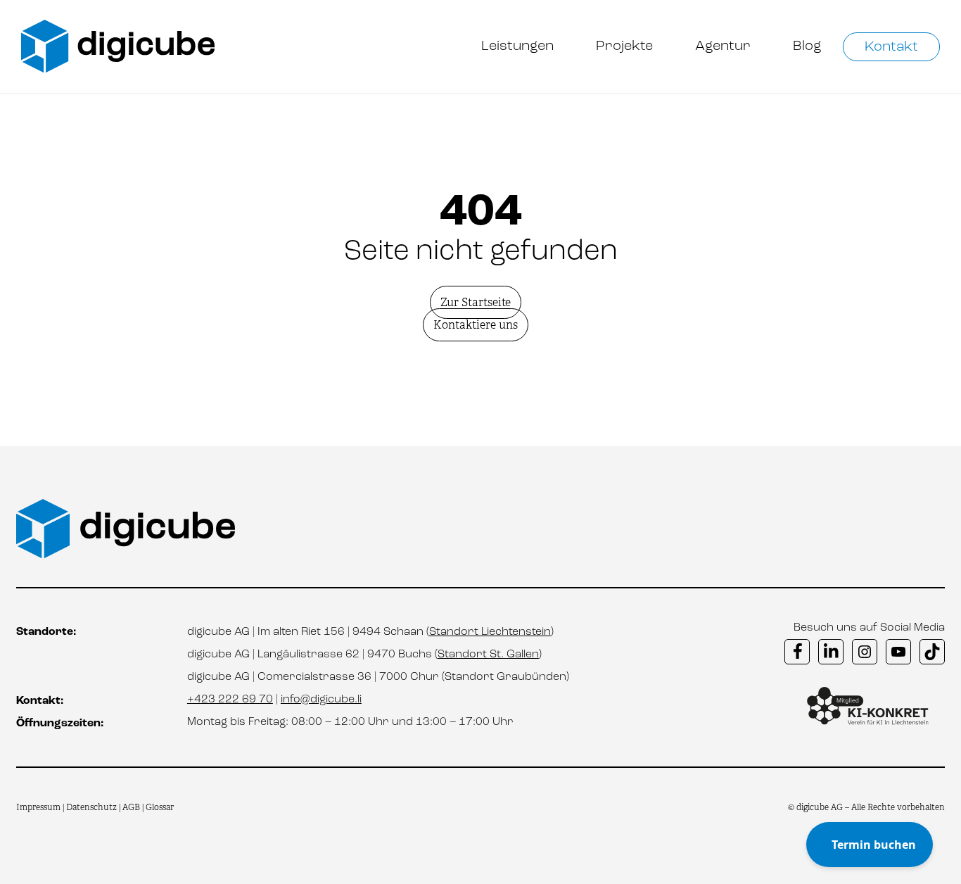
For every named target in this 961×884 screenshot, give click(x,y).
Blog (807, 46)
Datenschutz (92, 807)
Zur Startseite (475, 302)
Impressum (38, 807)
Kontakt (891, 47)
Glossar (160, 807)
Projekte (624, 46)
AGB (131, 807)
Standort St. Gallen (488, 654)
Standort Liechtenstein (490, 632)
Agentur (723, 46)
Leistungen (517, 46)
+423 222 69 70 (230, 699)
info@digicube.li (321, 699)
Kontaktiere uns (475, 324)
